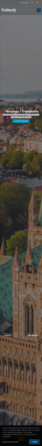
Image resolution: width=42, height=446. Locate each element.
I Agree (34, 442)
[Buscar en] (34, 10)
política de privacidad (10, 442)
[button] (32, 2)
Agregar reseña (21, 121)
